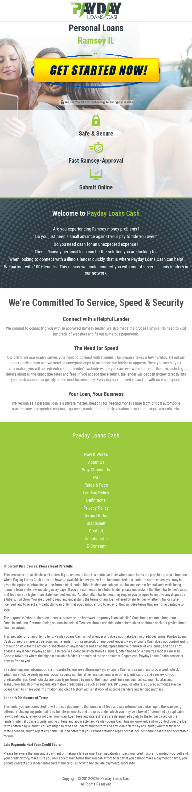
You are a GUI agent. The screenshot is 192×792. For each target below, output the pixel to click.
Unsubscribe (96, 538)
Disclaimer (96, 523)
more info (128, 763)
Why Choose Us (96, 469)
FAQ (96, 477)
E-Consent (96, 546)
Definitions (96, 500)
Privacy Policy (96, 508)
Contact (96, 530)
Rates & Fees (96, 485)
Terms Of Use (96, 515)
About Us (96, 462)
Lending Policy (96, 492)
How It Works (96, 454)
